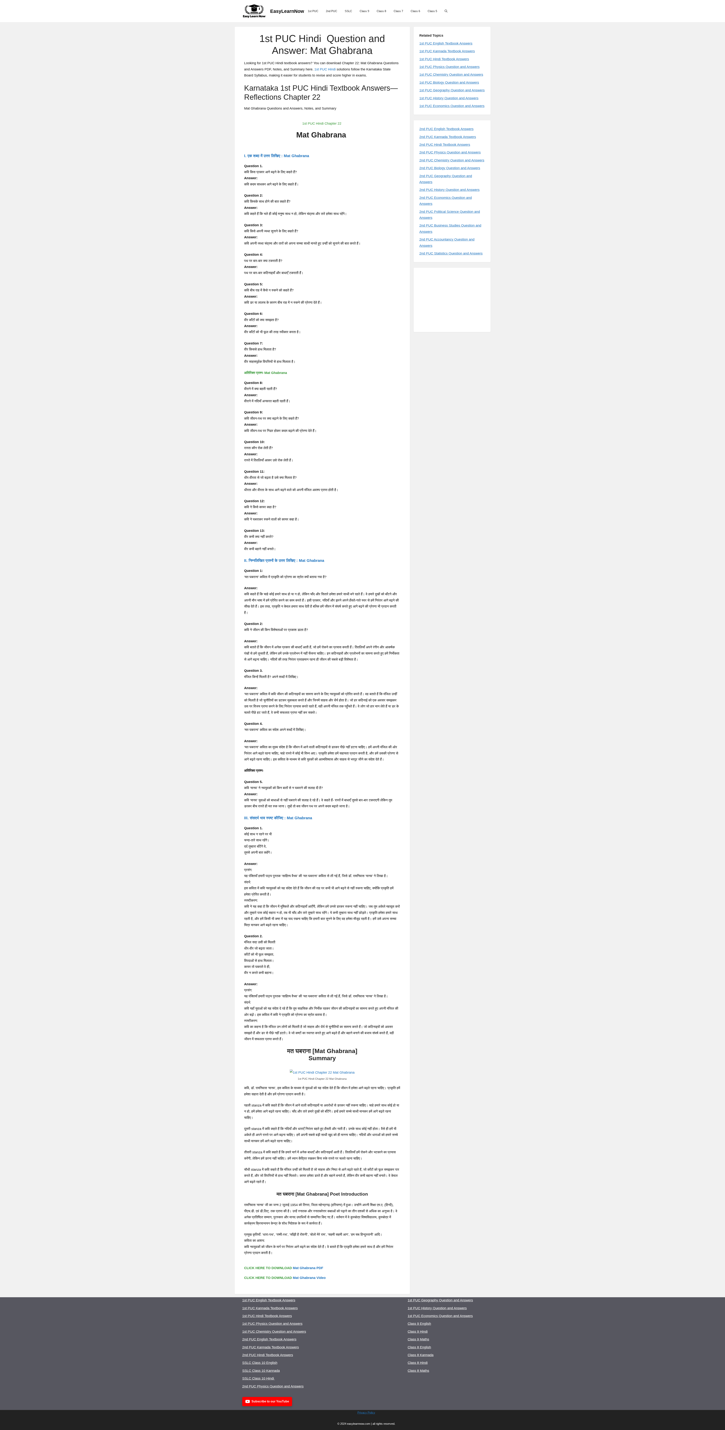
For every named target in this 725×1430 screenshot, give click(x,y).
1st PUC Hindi (325, 69)
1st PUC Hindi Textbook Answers (444, 59)
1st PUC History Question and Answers (448, 98)
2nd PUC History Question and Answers (449, 190)
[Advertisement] (452, 299)
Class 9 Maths (418, 1339)
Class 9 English (419, 1324)
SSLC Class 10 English (259, 1363)
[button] (446, 11)
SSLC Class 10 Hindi (258, 1378)
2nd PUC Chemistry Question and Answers (451, 160)
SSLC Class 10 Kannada (261, 1371)
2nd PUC (331, 11)
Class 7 (398, 11)
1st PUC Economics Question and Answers (451, 106)
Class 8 (381, 11)
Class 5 (432, 11)
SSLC (348, 11)
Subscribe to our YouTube (270, 1401)
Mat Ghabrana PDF (308, 1268)
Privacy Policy (366, 1412)
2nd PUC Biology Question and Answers (449, 168)
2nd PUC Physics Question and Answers (450, 152)
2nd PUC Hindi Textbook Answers (444, 145)
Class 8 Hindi (418, 1363)
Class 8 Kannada (420, 1355)
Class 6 (415, 11)
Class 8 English (419, 1347)
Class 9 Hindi (418, 1331)
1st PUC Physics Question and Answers (449, 67)
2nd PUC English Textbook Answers (446, 129)
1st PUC (313, 11)
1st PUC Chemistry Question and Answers (451, 74)
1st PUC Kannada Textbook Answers (447, 51)
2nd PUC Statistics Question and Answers (451, 253)
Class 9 (364, 11)
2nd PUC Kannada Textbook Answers (447, 137)
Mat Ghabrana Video (309, 1278)
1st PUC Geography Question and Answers (452, 90)
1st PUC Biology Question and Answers (449, 82)
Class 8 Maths (418, 1371)
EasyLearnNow (287, 11)
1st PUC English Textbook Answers (445, 43)
